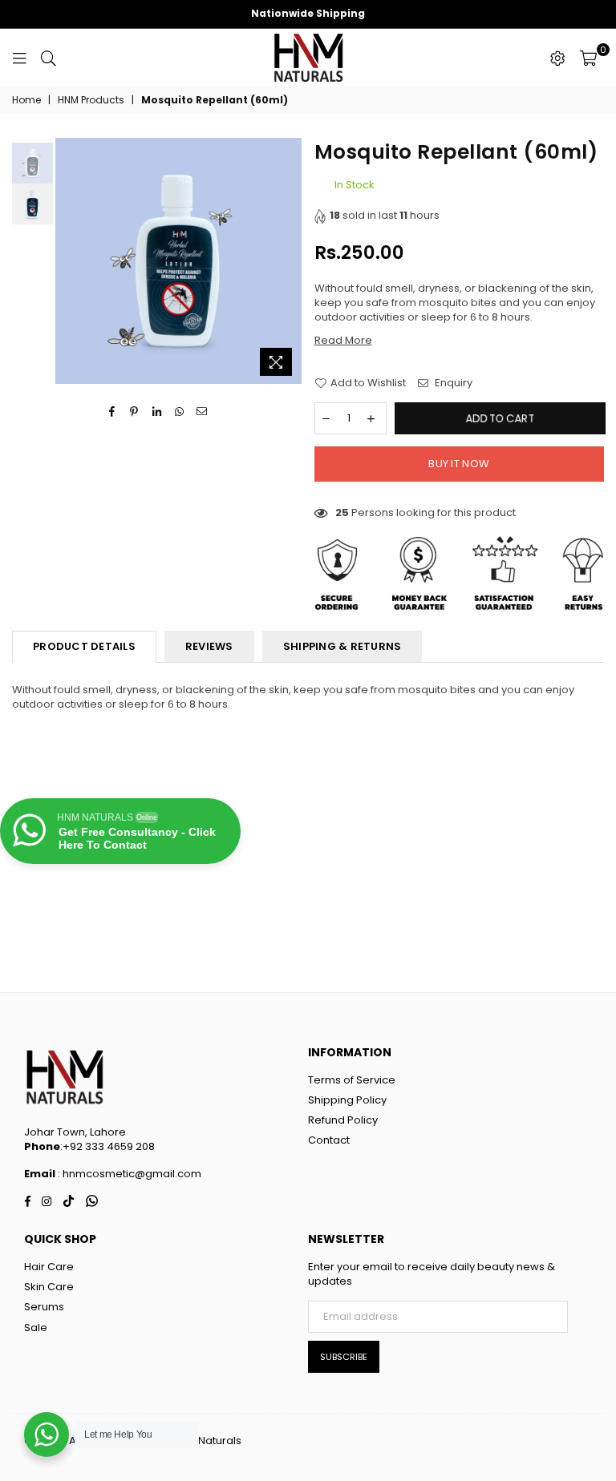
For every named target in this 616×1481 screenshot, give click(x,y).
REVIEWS (209, 646)
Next (288, 261)
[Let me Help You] (46, 1434)
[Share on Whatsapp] (179, 411)
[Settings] (558, 58)
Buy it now (458, 463)
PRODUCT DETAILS (84, 646)
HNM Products (91, 100)
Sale (35, 1327)
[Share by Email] (202, 411)
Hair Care (49, 1266)
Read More (343, 340)
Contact (329, 1140)
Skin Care (49, 1286)
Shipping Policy (347, 1100)
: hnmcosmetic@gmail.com (128, 1173)
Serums (44, 1306)
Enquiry (452, 383)
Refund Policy (343, 1120)
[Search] (48, 58)
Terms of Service (351, 1080)
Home (26, 100)
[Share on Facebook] (112, 411)
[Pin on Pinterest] (134, 411)
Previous (69, 261)
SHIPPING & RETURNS (342, 646)
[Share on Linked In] (157, 411)
